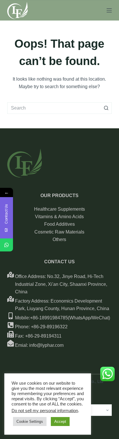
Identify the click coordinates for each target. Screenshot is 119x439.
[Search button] (106, 108)
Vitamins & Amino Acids (59, 216)
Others (59, 239)
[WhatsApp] (6, 244)
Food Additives (59, 224)
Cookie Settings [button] (29, 421)
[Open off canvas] (109, 10)
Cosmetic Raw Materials (59, 231)
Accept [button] (60, 421)
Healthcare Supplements (59, 209)
